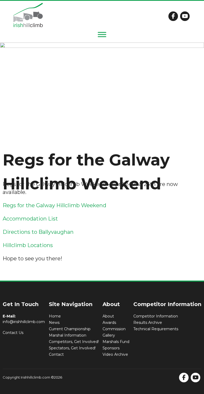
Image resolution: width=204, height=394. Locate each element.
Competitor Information (155, 316)
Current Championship (70, 329)
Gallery (109, 335)
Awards (109, 322)
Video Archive (115, 354)
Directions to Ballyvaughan (38, 232)
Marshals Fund (116, 341)
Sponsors (111, 348)
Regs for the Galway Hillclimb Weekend (54, 205)
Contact (56, 354)
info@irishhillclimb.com (24, 321)
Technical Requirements (155, 329)
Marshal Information (67, 335)
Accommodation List (30, 218)
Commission (114, 329)
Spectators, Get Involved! (72, 348)
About (108, 316)
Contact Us (13, 332)
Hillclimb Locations (28, 245)
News (54, 322)
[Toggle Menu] (102, 34)
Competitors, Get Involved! (74, 341)
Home (55, 316)
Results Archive (147, 322)
